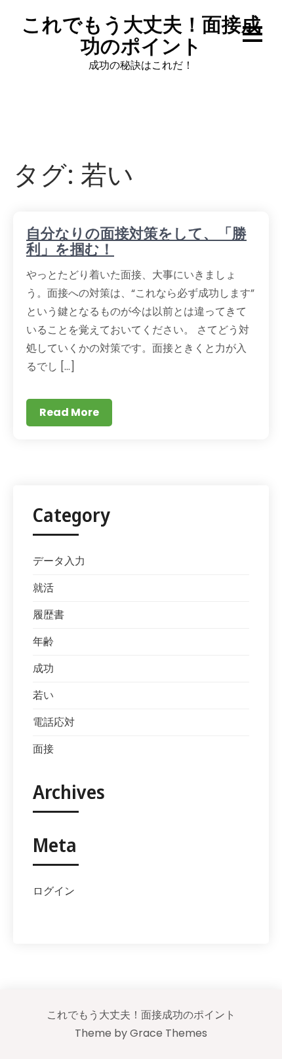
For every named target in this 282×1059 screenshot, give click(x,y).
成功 (43, 668)
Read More (69, 412)
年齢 (43, 641)
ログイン (54, 891)
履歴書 (48, 614)
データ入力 (59, 560)
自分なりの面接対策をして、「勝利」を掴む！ (136, 240)
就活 (43, 587)
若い (43, 695)
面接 (43, 748)
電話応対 (54, 722)
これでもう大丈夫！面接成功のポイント (141, 34)
